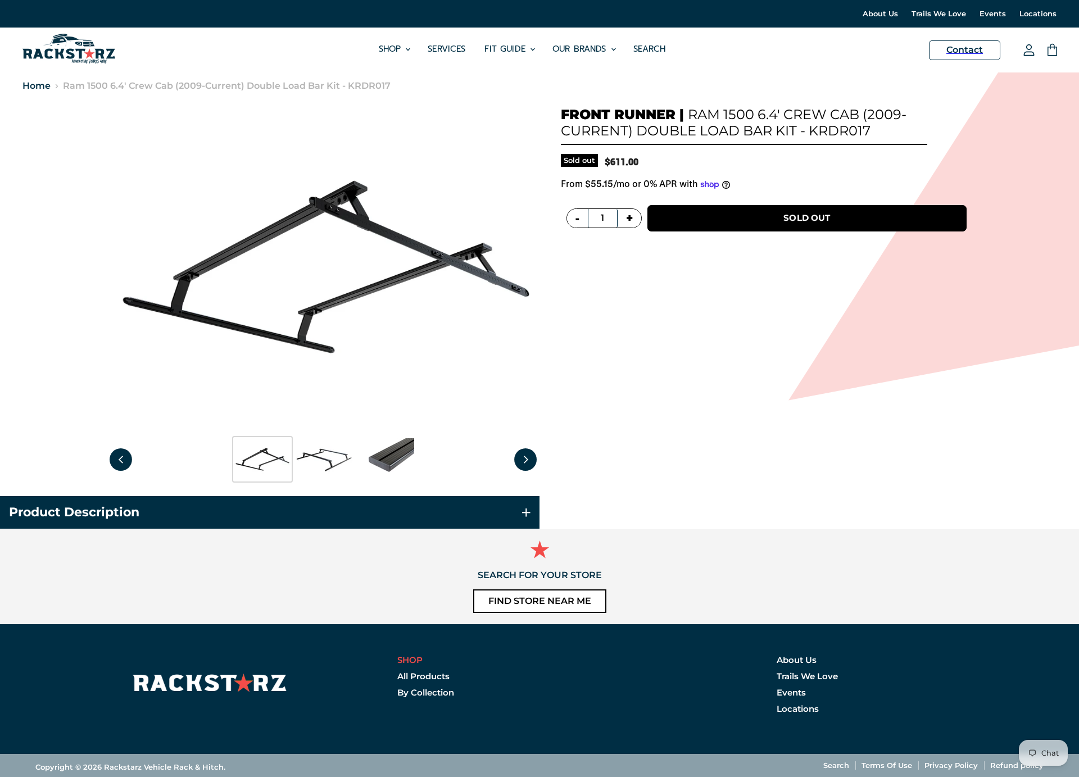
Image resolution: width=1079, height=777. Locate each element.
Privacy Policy (951, 765)
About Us (880, 14)
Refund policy (1017, 765)
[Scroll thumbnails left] (121, 459)
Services (446, 49)
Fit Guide (506, 49)
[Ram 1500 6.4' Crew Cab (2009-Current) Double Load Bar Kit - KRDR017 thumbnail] (262, 459)
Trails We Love (939, 14)
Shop (392, 49)
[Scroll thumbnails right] (525, 459)
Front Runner (618, 114)
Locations (1038, 14)
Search (649, 49)
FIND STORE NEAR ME (539, 601)
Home (36, 86)
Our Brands (581, 49)
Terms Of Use (887, 765)
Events (993, 14)
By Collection (425, 692)
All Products (423, 676)
